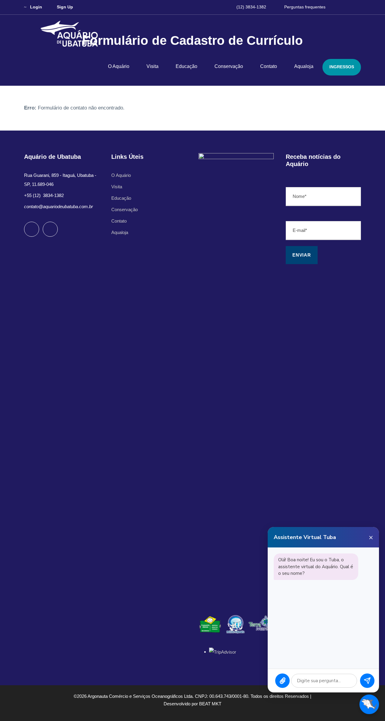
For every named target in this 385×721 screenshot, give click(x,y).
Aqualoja (303, 66)
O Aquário (118, 66)
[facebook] (337, 7)
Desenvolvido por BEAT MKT (192, 703)
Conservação (228, 66)
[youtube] (348, 7)
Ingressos (341, 66)
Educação (186, 66)
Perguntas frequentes (304, 7)
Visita (152, 66)
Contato (268, 66)
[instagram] (359, 7)
